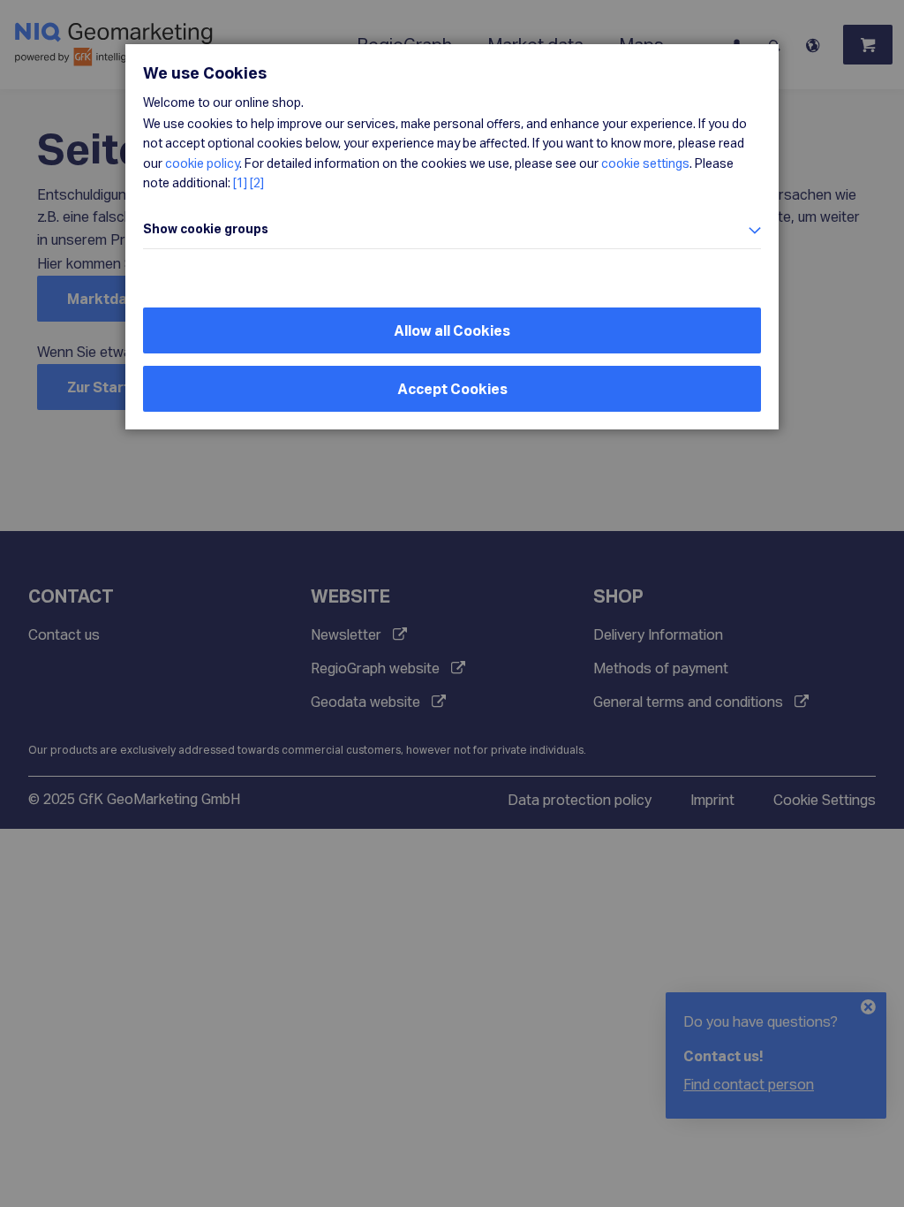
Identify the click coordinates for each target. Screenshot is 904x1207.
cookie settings (645, 163)
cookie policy (202, 163)
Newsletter (346, 634)
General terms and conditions (688, 701)
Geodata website (365, 701)
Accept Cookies (452, 388)
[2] (257, 182)
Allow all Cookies (452, 330)
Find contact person (748, 1083)
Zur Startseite (116, 386)
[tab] (452, 229)
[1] (240, 182)
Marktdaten (109, 298)
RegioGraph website (375, 667)
